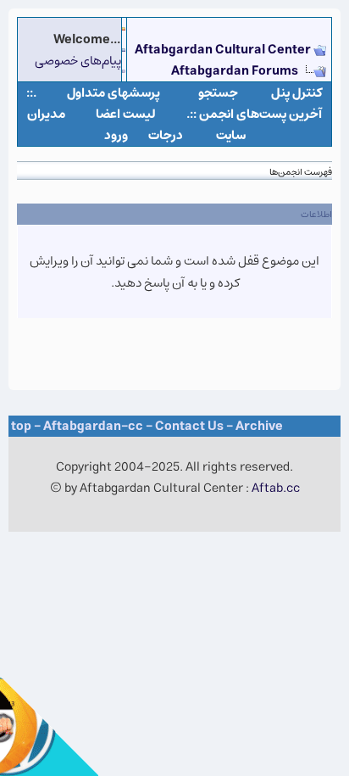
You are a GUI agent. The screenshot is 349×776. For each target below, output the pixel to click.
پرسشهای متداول (113, 92)
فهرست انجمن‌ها (300, 172)
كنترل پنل (297, 92)
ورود (116, 135)
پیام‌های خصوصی (78, 60)
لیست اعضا (126, 114)
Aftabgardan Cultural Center (224, 49)
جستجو (218, 92)
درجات (165, 135)
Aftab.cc (276, 488)
